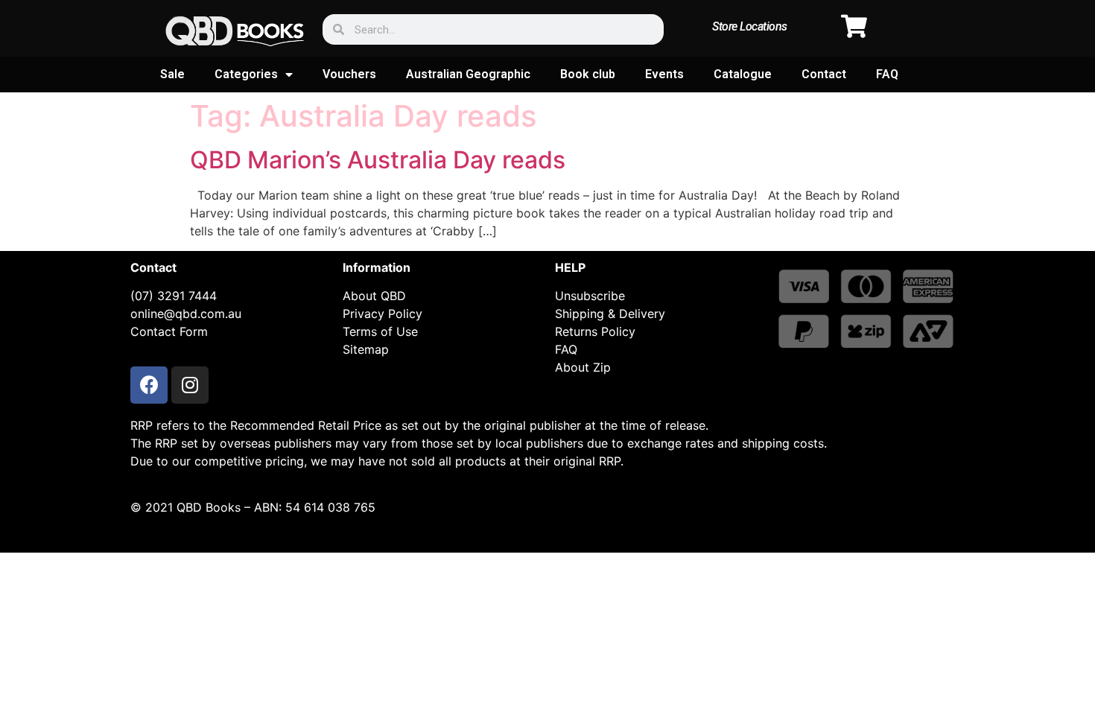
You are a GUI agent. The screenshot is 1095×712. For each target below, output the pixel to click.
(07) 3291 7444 (173, 295)
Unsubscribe (590, 295)
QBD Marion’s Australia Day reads (377, 159)
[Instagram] (190, 385)
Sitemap (366, 349)
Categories (246, 74)
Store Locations (749, 26)
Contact (824, 74)
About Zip (583, 367)
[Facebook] (149, 385)
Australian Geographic (468, 74)
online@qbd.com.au (185, 313)
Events (664, 74)
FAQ (887, 74)
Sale (172, 74)
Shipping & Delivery (610, 313)
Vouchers (349, 74)
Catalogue (743, 74)
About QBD (374, 295)
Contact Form (169, 331)
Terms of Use (380, 331)
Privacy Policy (382, 313)
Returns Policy (595, 331)
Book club (587, 74)
